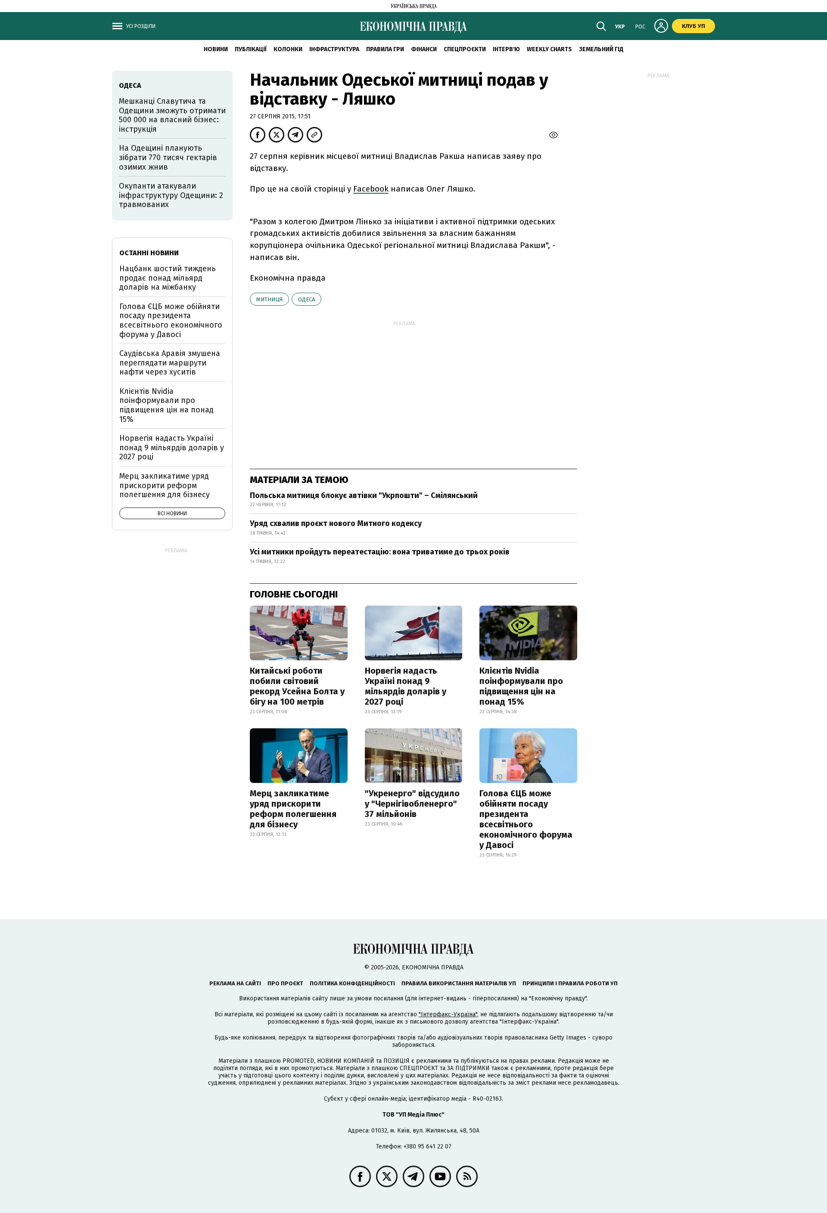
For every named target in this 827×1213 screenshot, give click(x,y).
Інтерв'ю (506, 49)
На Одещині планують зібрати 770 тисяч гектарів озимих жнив (168, 157)
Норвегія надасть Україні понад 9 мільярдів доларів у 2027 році (405, 686)
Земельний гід (601, 49)
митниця (269, 299)
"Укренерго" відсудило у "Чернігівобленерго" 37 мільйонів (412, 803)
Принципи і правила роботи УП (570, 983)
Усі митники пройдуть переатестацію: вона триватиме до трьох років (380, 552)
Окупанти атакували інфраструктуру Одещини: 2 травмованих (171, 195)
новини (216, 49)
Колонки (288, 49)
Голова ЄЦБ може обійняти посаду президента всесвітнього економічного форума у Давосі (525, 819)
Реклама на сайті (235, 983)
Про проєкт (285, 983)
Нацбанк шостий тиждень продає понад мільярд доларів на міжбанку (167, 278)
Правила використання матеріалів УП (458, 983)
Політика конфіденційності (352, 983)
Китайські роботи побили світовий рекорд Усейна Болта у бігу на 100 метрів (297, 686)
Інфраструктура (334, 49)
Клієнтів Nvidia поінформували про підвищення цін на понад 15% (521, 686)
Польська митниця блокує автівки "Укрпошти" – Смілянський (364, 495)
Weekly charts (549, 49)
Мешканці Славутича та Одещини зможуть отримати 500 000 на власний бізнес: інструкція (172, 115)
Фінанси (424, 49)
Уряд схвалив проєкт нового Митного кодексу (336, 523)
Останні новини (149, 253)
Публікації (251, 49)
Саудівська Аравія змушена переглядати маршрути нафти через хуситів (169, 363)
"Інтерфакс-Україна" (448, 1014)
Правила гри (385, 49)
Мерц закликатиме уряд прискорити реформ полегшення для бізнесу (293, 808)
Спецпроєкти (465, 49)
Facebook (371, 189)
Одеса (306, 299)
